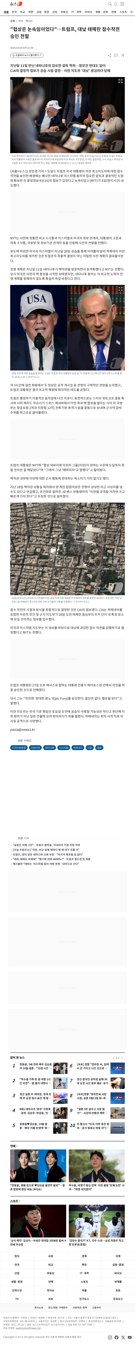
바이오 (118, 1273)
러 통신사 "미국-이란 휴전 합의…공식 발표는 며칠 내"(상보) (93, 1128)
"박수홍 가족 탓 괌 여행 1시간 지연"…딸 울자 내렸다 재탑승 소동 (35, 1083)
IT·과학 (84, 1273)
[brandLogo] (16, 4)
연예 (12, 1146)
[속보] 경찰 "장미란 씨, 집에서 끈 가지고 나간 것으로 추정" (93, 1068)
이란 (89, 747)
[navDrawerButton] (122, 3)
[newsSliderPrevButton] (113, 1058)
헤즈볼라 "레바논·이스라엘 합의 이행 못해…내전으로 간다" (46, 864)
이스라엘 (63, 747)
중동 (99, 747)
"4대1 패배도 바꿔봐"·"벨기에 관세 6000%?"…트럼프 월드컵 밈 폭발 (52, 859)
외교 (50, 1264)
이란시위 (35, 747)
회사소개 (38, 1307)
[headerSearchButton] (110, 3)
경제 (84, 1256)
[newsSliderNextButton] (121, 1058)
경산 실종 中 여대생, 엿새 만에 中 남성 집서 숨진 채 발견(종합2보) (35, 1098)
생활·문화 (17, 1282)
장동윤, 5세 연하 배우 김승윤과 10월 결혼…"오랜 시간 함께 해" (36, 1068)
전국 (16, 1264)
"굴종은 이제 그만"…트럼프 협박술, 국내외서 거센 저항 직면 (46, 845)
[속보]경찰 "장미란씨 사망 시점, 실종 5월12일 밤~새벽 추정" (92, 1098)
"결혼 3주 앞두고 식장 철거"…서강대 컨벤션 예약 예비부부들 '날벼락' (92, 1113)
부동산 (50, 1273)
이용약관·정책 (80, 1307)
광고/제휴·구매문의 (58, 1307)
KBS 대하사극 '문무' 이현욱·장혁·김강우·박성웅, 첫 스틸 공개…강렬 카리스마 (35, 1113)
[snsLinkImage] (110, 1337)
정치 (16, 1256)
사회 (50, 1256)
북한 (84, 1264)
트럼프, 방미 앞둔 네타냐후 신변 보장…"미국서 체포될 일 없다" (48, 854)
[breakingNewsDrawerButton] (115, 3)
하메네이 (77, 747)
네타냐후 (49, 747)
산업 (16, 1273)
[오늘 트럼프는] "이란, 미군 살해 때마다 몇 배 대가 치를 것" (46, 849)
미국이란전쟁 (19, 747)
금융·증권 (118, 1264)
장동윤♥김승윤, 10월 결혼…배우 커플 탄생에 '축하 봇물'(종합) (35, 1128)
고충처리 (96, 1307)
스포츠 (14, 1201)
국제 (12, 21)
